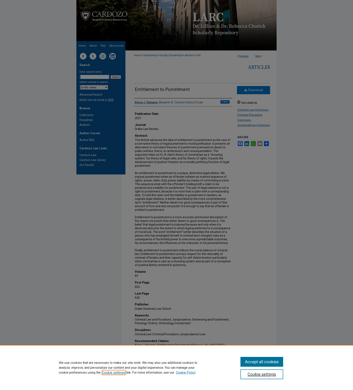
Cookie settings (113, 372)
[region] (176, 367)
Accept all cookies (262, 361)
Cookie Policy (186, 372)
